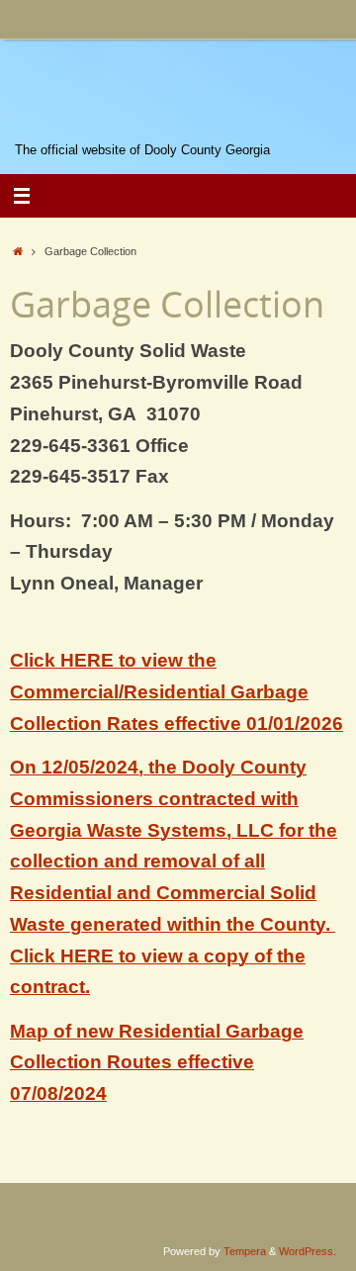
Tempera (244, 1251)
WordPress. (307, 1251)
